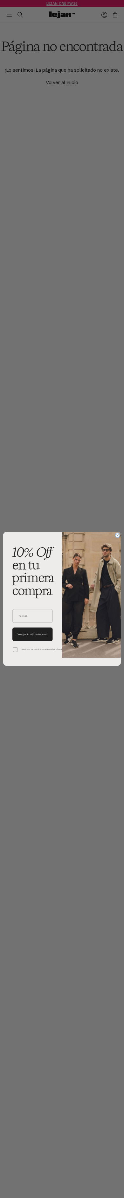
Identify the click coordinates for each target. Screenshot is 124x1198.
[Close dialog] (117, 535)
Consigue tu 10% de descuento (32, 634)
